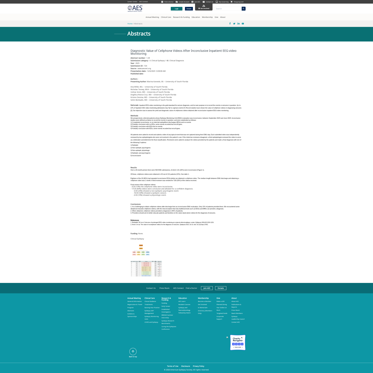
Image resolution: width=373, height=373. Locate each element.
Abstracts (130, 311)
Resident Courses (184, 304)
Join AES (197, 2)
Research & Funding (181, 17)
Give (216, 17)
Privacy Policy (198, 366)
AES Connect (143, 2)
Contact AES (235, 322)
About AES (235, 301)
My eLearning (223, 2)
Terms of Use (172, 366)
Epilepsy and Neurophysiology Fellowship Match (184, 310)
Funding (164, 303)
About (222, 17)
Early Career (166, 306)
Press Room (164, 288)
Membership (207, 17)
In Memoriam (202, 307)
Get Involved (202, 304)
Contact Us (209, 2)
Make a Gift (221, 301)
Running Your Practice (152, 307)
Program (130, 307)
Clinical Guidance (150, 301)
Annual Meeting (152, 17)
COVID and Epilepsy (151, 322)
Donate (188, 9)
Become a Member (204, 301)
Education (196, 17)
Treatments (149, 304)
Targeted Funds (222, 313)
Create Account (184, 2)
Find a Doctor (169, 2)
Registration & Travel (134, 304)
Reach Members (237, 313)
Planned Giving (222, 304)
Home (129, 23)
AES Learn (181, 301)
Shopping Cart (239, 2)
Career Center (132, 2)
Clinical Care (166, 17)
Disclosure (185, 366)
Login (176, 9)
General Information (134, 301)
